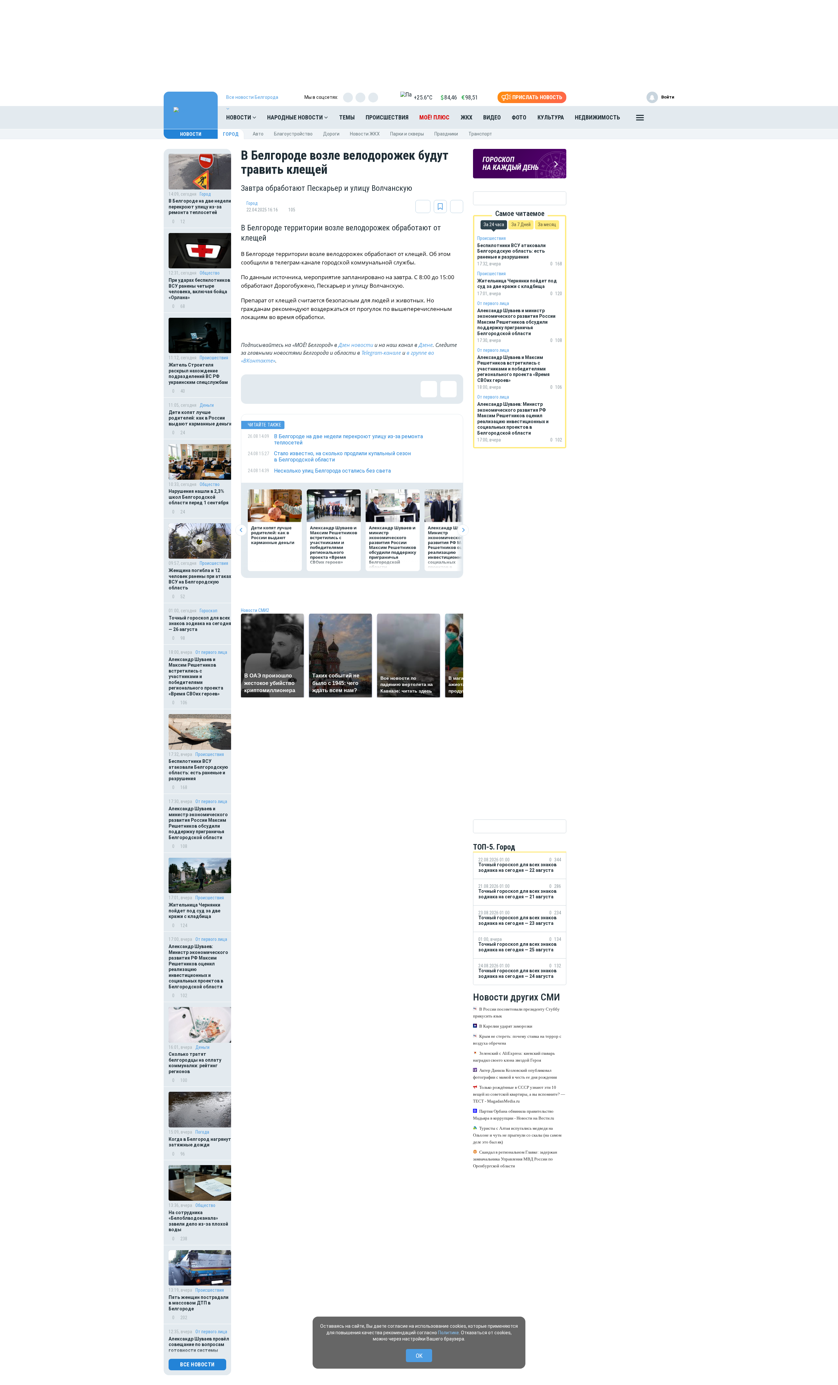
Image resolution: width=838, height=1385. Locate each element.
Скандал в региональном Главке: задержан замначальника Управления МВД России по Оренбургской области (515, 1159)
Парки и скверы (407, 133)
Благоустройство (293, 133)
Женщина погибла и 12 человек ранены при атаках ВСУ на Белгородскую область (200, 579)
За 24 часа (493, 224)
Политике (448, 1332)
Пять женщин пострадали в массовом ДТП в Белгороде (198, 1303)
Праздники (446, 133)
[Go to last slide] (241, 530)
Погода (202, 1132)
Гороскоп (208, 610)
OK (419, 1355)
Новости (239, 117)
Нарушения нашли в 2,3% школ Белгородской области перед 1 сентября (198, 497)
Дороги (331, 133)
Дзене (426, 345)
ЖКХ (466, 117)
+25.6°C (423, 97)
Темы (347, 117)
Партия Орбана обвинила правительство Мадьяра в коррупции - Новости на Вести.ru (513, 1115)
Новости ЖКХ (365, 133)
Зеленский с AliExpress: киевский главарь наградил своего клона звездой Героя (514, 1057)
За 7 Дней (521, 224)
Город (231, 134)
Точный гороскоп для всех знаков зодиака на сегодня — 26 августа (200, 623)
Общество (210, 273)
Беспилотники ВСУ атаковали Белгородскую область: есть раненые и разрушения (198, 770)
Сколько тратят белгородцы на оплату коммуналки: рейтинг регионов (195, 1063)
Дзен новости (355, 345)
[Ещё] (639, 119)
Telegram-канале (381, 352)
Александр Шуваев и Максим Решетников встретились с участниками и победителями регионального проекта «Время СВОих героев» (196, 676)
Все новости (197, 1364)
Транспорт (480, 133)
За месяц (547, 224)
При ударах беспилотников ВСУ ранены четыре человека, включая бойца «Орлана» (199, 289)
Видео (492, 117)
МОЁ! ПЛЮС (434, 117)
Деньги (207, 405)
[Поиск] (663, 117)
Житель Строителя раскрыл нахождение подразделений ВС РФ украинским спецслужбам (198, 373)
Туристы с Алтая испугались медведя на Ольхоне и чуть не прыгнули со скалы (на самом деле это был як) (517, 1135)
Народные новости (295, 117)
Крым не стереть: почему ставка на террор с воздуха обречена (517, 1040)
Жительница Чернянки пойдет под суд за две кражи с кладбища (194, 910)
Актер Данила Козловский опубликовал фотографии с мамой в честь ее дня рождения (515, 1074)
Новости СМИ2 (255, 610)
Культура (550, 117)
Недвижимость (597, 117)
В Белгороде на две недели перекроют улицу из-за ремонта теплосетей (200, 206)
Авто (258, 133)
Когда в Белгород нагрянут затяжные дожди (200, 1142)
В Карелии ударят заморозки (505, 1026)
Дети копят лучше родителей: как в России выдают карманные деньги (200, 418)
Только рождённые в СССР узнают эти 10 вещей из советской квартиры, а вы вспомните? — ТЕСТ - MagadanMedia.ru (519, 1094)
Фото (519, 117)
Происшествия (387, 117)
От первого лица (211, 652)
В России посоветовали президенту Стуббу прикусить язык (516, 1012)
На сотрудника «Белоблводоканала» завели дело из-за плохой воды (198, 1221)
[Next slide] (463, 530)
